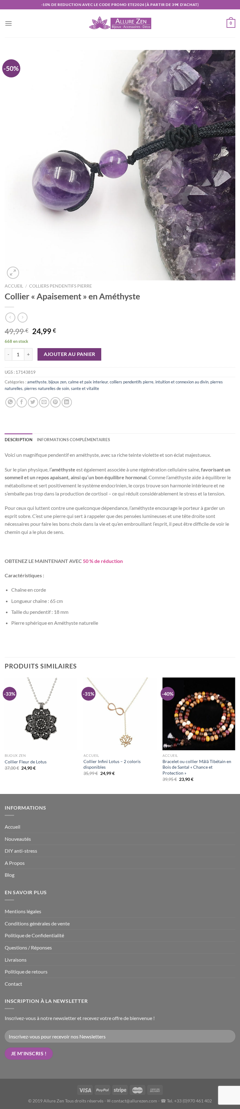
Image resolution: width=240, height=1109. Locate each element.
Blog (9, 875)
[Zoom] (13, 273)
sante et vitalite (85, 388)
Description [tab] (18, 439)
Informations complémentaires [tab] (73, 439)
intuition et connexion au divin (181, 381)
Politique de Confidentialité (34, 935)
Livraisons (16, 960)
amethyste (37, 381)
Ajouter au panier (69, 354)
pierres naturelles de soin (46, 388)
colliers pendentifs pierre (60, 285)
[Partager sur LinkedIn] (67, 402)
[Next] (235, 735)
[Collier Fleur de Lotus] (41, 714)
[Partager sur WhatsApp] (10, 402)
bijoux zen (57, 381)
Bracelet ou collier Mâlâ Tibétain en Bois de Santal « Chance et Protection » (196, 767)
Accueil (14, 285)
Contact (13, 984)
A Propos (15, 863)
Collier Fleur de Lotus (26, 761)
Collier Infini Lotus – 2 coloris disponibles (112, 764)
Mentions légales (23, 911)
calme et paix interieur (88, 381)
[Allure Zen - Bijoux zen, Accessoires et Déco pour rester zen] (120, 23)
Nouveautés (18, 839)
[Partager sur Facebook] (22, 402)
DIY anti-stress (21, 851)
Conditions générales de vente (37, 923)
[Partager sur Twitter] (33, 402)
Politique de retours (26, 971)
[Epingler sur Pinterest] (55, 402)
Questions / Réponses (28, 947)
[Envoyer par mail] (44, 402)
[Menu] (8, 23)
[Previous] (5, 735)
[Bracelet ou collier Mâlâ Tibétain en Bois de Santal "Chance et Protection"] (198, 714)
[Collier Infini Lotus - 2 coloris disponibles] (119, 714)
